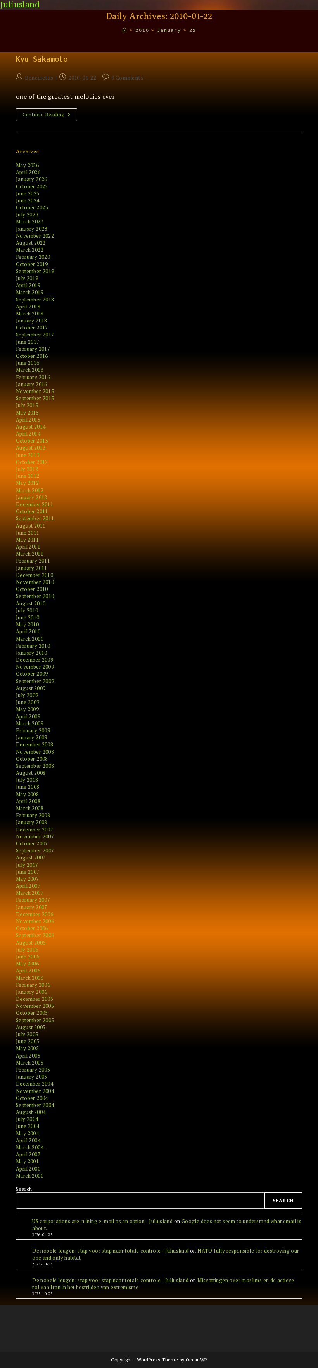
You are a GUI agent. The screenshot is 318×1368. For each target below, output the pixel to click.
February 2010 (33, 645)
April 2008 (28, 801)
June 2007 (28, 871)
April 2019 (28, 285)
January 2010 (31, 652)
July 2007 (27, 864)
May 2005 (27, 1048)
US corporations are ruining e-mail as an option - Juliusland (102, 1221)
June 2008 (28, 786)
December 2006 (34, 914)
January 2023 (31, 228)
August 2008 (30, 772)
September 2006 (35, 935)
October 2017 (32, 327)
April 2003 (28, 1154)
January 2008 (31, 822)
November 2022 (35, 235)
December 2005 (34, 998)
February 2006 (33, 984)
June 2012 (28, 475)
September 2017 (35, 334)
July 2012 (27, 468)
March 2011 (29, 553)
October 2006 (32, 928)
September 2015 (35, 398)
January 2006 (31, 991)
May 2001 (27, 1161)
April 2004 (28, 1140)
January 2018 (31, 320)
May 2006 (27, 963)
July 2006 (27, 949)
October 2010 (32, 589)
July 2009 (27, 695)
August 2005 (30, 1027)
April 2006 (28, 970)
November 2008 (35, 751)
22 (192, 30)
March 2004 (29, 1147)
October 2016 (32, 355)
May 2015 (27, 412)
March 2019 (29, 292)
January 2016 (31, 384)
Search (24, 1188)
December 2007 (34, 829)
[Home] (125, 30)
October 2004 (32, 1097)
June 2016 (28, 362)
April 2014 (28, 433)
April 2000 (28, 1168)
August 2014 (30, 426)
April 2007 (28, 885)
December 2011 (34, 504)
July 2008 (27, 779)
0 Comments (127, 77)
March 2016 (29, 369)
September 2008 (35, 765)
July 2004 (27, 1118)
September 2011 (35, 518)
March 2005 (29, 1062)
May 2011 (27, 539)
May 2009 (27, 709)
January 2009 (31, 737)
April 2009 (28, 716)
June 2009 (28, 702)
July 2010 (27, 610)
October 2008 (32, 758)
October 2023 (32, 207)
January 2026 (31, 179)
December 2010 (34, 575)
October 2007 (32, 843)
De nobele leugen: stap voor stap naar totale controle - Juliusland (110, 1250)
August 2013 (30, 447)
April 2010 (28, 631)
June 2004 (28, 1125)
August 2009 (30, 688)
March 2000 (29, 1175)
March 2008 (29, 808)
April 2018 (28, 306)
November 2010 (35, 582)
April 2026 (28, 172)
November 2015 (35, 391)
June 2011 (28, 532)
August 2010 (30, 603)
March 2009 (29, 723)
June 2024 (28, 200)
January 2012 (31, 497)
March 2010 (29, 638)
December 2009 (34, 659)
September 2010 (35, 596)
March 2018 (29, 313)
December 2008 (34, 744)
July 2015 (27, 405)
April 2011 (28, 546)
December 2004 (34, 1083)
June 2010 (28, 617)
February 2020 (33, 256)
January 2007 (31, 907)
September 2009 (35, 681)
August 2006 (30, 942)
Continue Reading (49, 116)
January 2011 (31, 568)
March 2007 (29, 892)
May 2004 (27, 1133)
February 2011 (33, 560)
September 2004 (35, 1104)
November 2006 (35, 921)
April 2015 (28, 419)
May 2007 (27, 878)
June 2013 (28, 454)
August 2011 (30, 525)
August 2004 (30, 1111)
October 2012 (32, 461)
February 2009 (33, 730)
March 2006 (29, 977)
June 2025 (28, 193)
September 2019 (35, 271)
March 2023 (29, 221)
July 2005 (27, 1034)
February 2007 (33, 899)
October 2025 (32, 186)
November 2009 (35, 666)
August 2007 (30, 857)
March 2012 (29, 490)
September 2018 (35, 299)
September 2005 (35, 1020)
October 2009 (32, 673)
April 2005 (28, 1055)
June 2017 (28, 341)
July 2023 (27, 214)
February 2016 (33, 377)
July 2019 (27, 278)
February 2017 (33, 348)
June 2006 (28, 956)
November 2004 (35, 1090)
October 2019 (32, 264)
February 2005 (33, 1069)
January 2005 (31, 1076)
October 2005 (32, 1012)
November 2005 (35, 1005)
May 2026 (27, 165)
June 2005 (28, 1041)
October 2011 (32, 511)
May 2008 (27, 794)
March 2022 (29, 249)
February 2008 (33, 815)
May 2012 (27, 482)
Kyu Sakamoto (41, 58)
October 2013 (32, 440)
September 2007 (35, 850)
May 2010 (27, 624)
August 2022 (30, 242)
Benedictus (39, 77)
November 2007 (35, 836)
